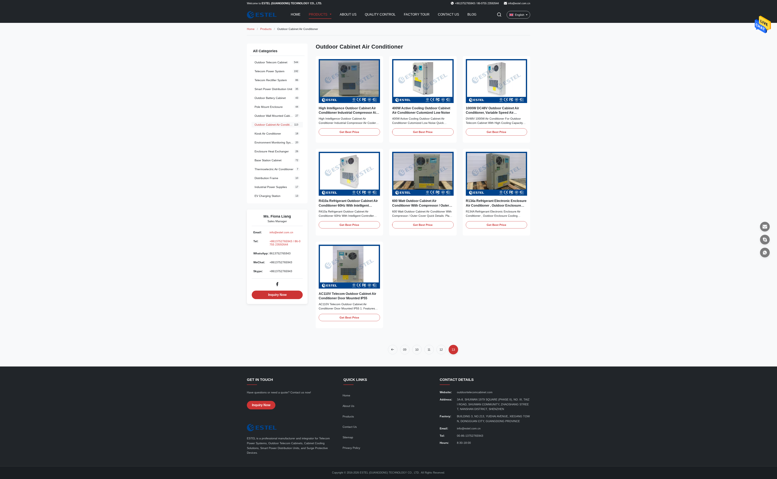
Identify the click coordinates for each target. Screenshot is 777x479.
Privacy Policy (351, 447)
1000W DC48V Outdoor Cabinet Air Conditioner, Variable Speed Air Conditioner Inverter (492, 112)
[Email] (765, 227)
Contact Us (448, 14)
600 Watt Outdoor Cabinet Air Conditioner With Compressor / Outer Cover (420, 205)
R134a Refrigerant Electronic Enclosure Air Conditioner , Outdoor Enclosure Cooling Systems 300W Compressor (496, 205)
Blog (471, 14)
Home (295, 14)
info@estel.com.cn (519, 3)
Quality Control (380, 14)
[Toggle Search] (499, 15)
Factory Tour (417, 14)
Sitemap (348, 437)
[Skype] (765, 239)
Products (318, 14)
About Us (348, 14)
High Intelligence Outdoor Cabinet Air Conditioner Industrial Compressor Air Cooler (348, 112)
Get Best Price (349, 132)
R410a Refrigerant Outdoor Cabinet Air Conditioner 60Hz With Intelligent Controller (348, 205)
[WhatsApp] (765, 252)
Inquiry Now (277, 294)
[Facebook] (277, 284)
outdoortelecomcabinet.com (475, 392)
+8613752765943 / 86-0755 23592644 (285, 243)
